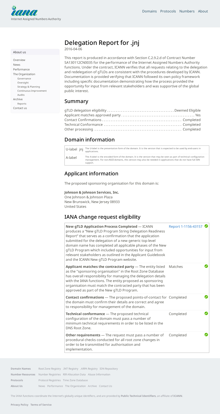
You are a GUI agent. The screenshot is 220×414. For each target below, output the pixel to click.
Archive (18, 99)
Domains (149, 11)
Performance (21, 69)
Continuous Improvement (32, 90)
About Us (17, 386)
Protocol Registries (49, 380)
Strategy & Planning (28, 86)
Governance (24, 78)
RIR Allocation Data (74, 374)
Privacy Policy (19, 404)
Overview (19, 60)
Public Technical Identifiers (138, 396)
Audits (20, 94)
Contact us (20, 108)
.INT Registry (70, 368)
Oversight (23, 82)
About (203, 11)
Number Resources (23, 374)
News (16, 65)
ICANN (177, 396)
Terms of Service (41, 404)
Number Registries (49, 374)
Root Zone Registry (49, 368)
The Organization (24, 74)
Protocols (168, 11)
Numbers (187, 11)
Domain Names (21, 368)
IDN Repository (109, 368)
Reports (21, 103)
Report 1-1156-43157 (185, 226)
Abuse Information (99, 374)
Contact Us (105, 386)
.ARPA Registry (89, 368)
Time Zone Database (75, 380)
